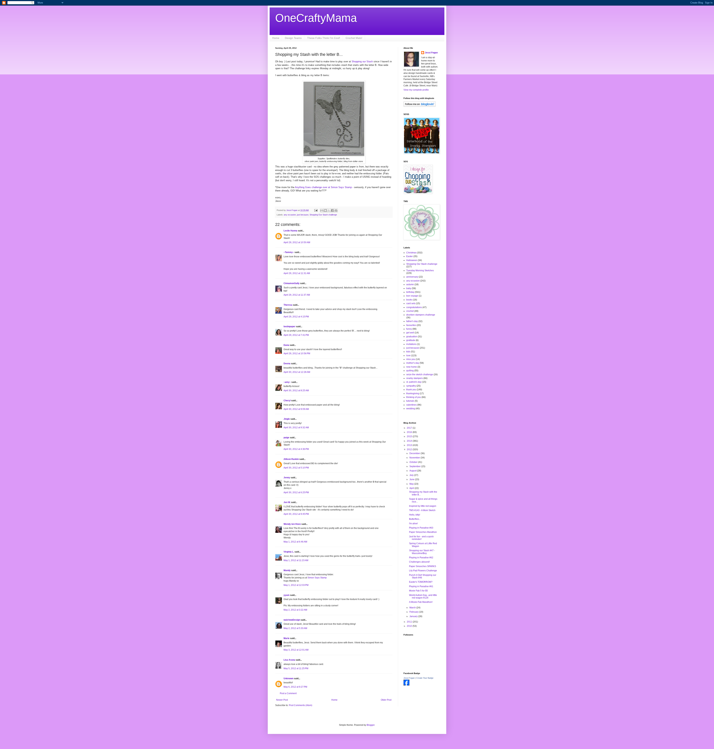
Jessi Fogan (431, 52)
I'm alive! (413, 523)
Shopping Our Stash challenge (323, 215)
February (414, 612)
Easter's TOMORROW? (420, 582)
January (413, 616)
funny (409, 329)
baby (408, 288)
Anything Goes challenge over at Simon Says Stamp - (323, 187)
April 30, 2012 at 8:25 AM (296, 390)
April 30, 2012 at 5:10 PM (296, 467)
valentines (411, 405)
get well (410, 332)
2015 (410, 436)
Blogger (370, 725)
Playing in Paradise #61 (421, 586)
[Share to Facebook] (332, 210)
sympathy (411, 386)
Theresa (288, 305)
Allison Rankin (291, 459)
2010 (410, 626)
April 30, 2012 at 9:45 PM (296, 514)
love (408, 355)
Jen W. (287, 502)
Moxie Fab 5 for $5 (418, 590)
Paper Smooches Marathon (423, 532)
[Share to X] (329, 210)
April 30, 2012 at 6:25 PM (296, 492)
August (413, 470)
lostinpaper (289, 326)
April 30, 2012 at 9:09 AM (296, 409)
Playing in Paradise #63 (421, 527)
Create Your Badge (424, 678)
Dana (286, 345)
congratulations (414, 307)
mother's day (412, 363)
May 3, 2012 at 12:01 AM (296, 650)
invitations (411, 344)
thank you (411, 389)
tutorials (410, 401)
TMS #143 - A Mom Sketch (422, 510)
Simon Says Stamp (317, 577)
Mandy (287, 570)
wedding (410, 408)
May (411, 484)
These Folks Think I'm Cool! (323, 37)
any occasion (290, 215)
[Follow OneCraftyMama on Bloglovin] (419, 106)
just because (302, 215)
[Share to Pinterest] (336, 210)
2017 (410, 428)
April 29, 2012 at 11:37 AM (297, 295)
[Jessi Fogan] (406, 685)
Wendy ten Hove (292, 524)
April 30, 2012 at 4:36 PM (296, 449)
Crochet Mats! (354, 37)
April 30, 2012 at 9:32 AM (296, 427)
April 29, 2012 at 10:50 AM (297, 242)
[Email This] (322, 210)
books (409, 299)
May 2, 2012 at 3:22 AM (295, 610)
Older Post (386, 700)
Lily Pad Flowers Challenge (423, 570)
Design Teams (293, 37)
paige (286, 437)
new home (411, 367)
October (413, 462)
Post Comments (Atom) (300, 705)
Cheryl (287, 400)
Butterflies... (415, 519)
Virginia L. (289, 551)
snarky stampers (414, 378)
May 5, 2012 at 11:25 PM (296, 668)
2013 (410, 445)
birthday (410, 292)
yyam (287, 595)
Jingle (287, 419)
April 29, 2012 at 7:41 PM (296, 335)
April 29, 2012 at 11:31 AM (297, 273)
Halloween (411, 260)
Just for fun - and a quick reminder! (421, 537)
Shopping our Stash (362, 61)
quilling (410, 370)
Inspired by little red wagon (422, 506)
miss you (410, 359)
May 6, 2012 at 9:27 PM (295, 687)
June (412, 479)
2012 (410, 449)
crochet (410, 311)
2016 (410, 432)
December (415, 453)
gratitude (410, 340)
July (411, 475)
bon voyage (412, 296)
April (412, 488)
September (415, 466)
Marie (287, 638)
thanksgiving (412, 393)
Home (275, 37)
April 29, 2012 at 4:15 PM (296, 316)
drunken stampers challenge (420, 314)
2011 (410, 621)
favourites (411, 325)
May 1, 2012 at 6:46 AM (295, 541)
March (412, 607)
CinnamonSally (292, 283)
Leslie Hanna (290, 230)
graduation (411, 336)
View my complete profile (416, 90)
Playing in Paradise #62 (421, 557)
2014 (410, 441)
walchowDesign (292, 620)
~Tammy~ (289, 252)
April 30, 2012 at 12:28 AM (297, 372)
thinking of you (413, 397)
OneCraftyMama (316, 18)
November (415, 457)
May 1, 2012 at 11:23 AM (296, 560)
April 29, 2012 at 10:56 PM (297, 353)
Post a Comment (288, 693)
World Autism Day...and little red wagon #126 (423, 596)
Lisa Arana (289, 660)
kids (408, 351)
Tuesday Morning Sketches (420, 270)
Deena (287, 363)
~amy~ (287, 382)
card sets (410, 303)
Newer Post (282, 700)
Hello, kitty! (414, 514)
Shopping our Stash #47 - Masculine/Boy (422, 551)
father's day (412, 321)
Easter (409, 256)
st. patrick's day (414, 382)
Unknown (288, 678)
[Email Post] (315, 210)
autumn (410, 284)
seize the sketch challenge (419, 374)
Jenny (287, 477)
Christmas (411, 252)
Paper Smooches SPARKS (422, 566)
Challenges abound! (419, 562)
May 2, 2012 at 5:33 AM (295, 628)
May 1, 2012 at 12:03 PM (296, 585)
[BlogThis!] (325, 210)
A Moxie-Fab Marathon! (420, 602)
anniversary (412, 277)
